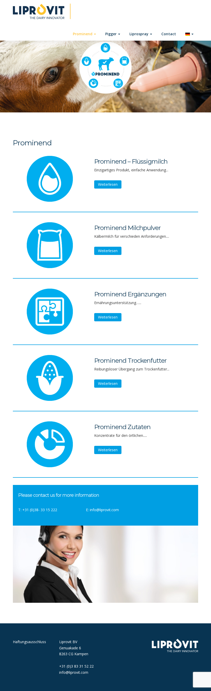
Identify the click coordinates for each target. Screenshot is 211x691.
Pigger (111, 33)
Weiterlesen (108, 184)
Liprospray (139, 33)
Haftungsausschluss (29, 641)
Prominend (83, 33)
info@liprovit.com (104, 509)
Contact (168, 33)
